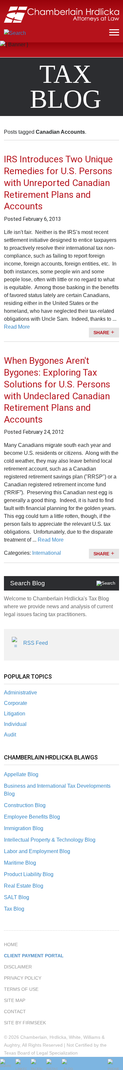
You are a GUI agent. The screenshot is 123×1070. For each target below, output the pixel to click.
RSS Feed (35, 643)
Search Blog (27, 583)
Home (11, 944)
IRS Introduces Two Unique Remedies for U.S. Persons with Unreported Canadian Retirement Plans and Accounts (58, 183)
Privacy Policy (22, 978)
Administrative (20, 692)
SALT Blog (16, 897)
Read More (17, 327)
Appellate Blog (21, 774)
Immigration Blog (23, 828)
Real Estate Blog (23, 886)
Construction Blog (25, 805)
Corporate (15, 703)
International (46, 553)
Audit (10, 734)
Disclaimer (18, 966)
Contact (15, 1011)
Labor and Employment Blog (37, 851)
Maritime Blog (20, 863)
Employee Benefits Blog (32, 817)
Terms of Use (21, 989)
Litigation (14, 713)
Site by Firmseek (25, 1022)
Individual (15, 724)
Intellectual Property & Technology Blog (49, 840)
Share (101, 332)
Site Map (14, 1000)
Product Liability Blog (28, 874)
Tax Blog (14, 909)
